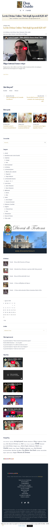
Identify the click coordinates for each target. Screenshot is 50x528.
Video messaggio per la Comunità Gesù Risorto (14, 98)
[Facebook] (26, 10)
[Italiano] (10, 458)
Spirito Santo (9, 452)
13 (9, 310)
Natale (37, 446)
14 (11, 310)
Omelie (6, 197)
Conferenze (7, 157)
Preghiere (7, 206)
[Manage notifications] (3, 525)
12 (7, 310)
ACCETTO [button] (30, 525)
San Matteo (25, 450)
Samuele (32, 448)
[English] (7, 458)
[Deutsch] (9, 458)
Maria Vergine (25, 446)
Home (11, 18)
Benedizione (30, 441)
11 (5, 310)
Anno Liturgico (9, 199)
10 (3, 310)
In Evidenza (15, 18)
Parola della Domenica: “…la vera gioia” (12, 342)
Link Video (5, 74)
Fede (22, 444)
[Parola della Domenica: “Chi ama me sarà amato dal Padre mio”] (25, 117)
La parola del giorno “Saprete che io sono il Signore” (15, 346)
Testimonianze (8, 213)
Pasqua (14, 448)
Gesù (37, 444)
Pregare (17, 448)
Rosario (7, 192)
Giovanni (13, 34)
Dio (7, 444)
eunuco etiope (8, 34)
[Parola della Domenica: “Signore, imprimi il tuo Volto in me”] (40, 117)
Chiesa (35, 441)
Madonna (19, 446)
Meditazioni (7, 190)
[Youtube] (30, 10)
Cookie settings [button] (21, 525)
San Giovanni (38, 448)
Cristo (44, 441)
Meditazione (32, 446)
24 (3, 314)
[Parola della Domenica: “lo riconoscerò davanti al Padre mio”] (10, 117)
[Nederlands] (6, 458)
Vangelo (15, 452)
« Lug (4, 320)
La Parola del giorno (9, 169)
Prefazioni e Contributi (9, 204)
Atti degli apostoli (18, 441)
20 (9, 312)
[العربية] (3, 458)
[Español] (13, 458)
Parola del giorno (25, 485)
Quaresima (28, 448)
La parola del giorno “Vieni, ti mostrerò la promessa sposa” (17, 340)
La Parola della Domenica (10, 178)
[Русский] (12, 458)
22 (13, 312)
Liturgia (7, 160)
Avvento (25, 441)
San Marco (19, 450)
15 (12, 310)
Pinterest (16, 90)
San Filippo (24, 34)
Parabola (10, 448)
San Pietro (38, 450)
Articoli (6, 153)
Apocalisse (11, 441)
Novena (40, 446)
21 (11, 312)
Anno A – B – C (9, 181)
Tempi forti (8, 174)
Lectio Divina (13, 32)
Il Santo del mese (9, 209)
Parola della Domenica (25, 487)
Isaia (4, 446)
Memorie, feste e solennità (11, 171)
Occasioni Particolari (10, 202)
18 (5, 312)
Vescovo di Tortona (9, 216)
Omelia (5, 448)
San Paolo (33, 450)
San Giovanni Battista (7, 450)
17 (3, 312)
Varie (7, 162)
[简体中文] (5, 458)
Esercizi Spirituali (8, 164)
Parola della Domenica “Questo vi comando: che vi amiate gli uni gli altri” (35, 99)
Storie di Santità (25, 495)
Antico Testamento (9, 185)
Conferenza (40, 441)
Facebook (5, 90)
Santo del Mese (43, 450)
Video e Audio (27, 32)
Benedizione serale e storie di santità (12, 155)
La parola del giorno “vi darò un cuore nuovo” (14, 348)
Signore (4, 452)
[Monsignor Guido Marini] (25, 4)
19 (7, 312)
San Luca (14, 450)
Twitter (10, 90)
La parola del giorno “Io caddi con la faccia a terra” (15, 344)
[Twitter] (28, 10)
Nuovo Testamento (20, 32)
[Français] (8, 458)
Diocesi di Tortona (13, 444)
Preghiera (22, 448)
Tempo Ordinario (9, 176)
